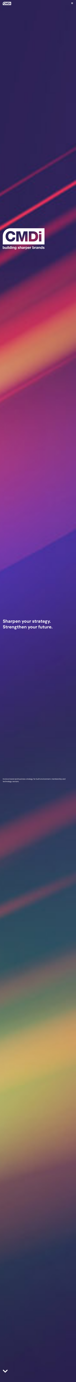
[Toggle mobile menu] (72, 3)
